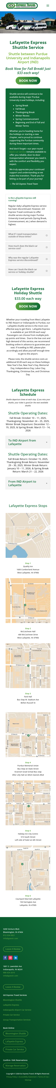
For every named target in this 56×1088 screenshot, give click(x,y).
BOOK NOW (28, 80)
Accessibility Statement (27, 1077)
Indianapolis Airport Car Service (17, 1010)
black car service (18, 151)
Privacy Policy (11, 1077)
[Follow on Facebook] (5, 958)
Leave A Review (12, 949)
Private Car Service (11, 1015)
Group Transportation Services (16, 1020)
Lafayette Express (11, 1005)
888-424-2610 (9, 972)
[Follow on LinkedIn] (16, 958)
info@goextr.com (10, 938)
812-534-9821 (9, 935)
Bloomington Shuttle (12, 1000)
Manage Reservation (15, 1065)
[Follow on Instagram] (10, 958)
